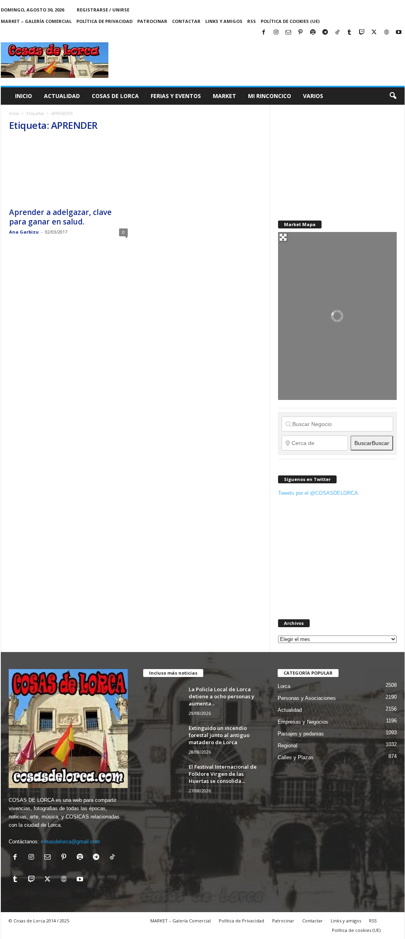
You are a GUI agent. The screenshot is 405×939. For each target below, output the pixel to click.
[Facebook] (264, 32)
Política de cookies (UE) (290, 21)
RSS (251, 21)
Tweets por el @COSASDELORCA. (319, 493)
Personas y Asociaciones (307, 698)
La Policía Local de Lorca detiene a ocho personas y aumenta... (221, 696)
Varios (313, 96)
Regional (287, 746)
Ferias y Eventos (176, 96)
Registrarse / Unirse (103, 10)
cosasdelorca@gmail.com (70, 842)
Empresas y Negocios (303, 722)
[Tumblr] (349, 32)
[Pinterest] (300, 32)
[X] (374, 32)
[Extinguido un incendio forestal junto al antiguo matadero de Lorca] (163, 739)
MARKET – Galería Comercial (36, 21)
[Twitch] (362, 32)
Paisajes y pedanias (301, 734)
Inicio (23, 96)
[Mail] (288, 32)
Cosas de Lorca (115, 96)
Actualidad (62, 96)
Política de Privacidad (104, 21)
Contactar (186, 21)
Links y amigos (223, 21)
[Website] (386, 32)
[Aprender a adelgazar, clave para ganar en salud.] (68, 171)
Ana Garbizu (24, 232)
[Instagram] (276, 32)
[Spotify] (313, 32)
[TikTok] (337, 32)
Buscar (371, 443)
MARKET (224, 96)
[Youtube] (398, 32)
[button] (392, 96)
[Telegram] (325, 32)
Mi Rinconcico (269, 96)
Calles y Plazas (296, 757)
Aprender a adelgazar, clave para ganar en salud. (60, 217)
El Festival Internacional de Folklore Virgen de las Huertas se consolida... (223, 773)
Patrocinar (152, 21)
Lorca (284, 686)
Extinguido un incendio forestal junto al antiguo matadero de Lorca (219, 735)
